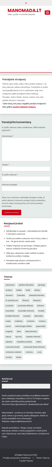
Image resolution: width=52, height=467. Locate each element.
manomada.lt (24, 10)
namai (8, 326)
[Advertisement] (26, 45)
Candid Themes (26, 460)
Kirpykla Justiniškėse (10, 428)
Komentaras (8, 136)
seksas (8, 337)
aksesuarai (10, 285)
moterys (42, 321)
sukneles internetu (33, 337)
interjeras (37, 300)
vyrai (39, 352)
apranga (41, 285)
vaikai (38, 342)
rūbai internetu (31, 331)
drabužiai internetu (36, 295)
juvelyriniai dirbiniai (25, 306)
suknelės (9, 342)
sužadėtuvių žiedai (24, 342)
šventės (9, 357)
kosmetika (10, 311)
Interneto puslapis (9, 184)
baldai (19, 290)
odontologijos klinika (23, 326)
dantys (37, 290)
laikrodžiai (39, 316)
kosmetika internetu (26, 311)
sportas (18, 337)
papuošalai (40, 326)
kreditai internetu (12, 316)
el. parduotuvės (12, 300)
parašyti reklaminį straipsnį (24, 107)
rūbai (19, 331)
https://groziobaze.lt (18, 404)
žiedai (18, 357)
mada (8, 321)
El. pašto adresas (10, 174)
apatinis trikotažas (26, 285)
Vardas (5, 164)
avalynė (9, 290)
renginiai (9, 331)
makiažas (19, 321)
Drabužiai (21, 295)
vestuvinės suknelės (13, 352)
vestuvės (29, 352)
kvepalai (26, 316)
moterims (31, 321)
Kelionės (40, 306)
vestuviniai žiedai (12, 347)
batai (28, 290)
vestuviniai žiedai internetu (34, 347)
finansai (25, 300)
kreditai (41, 311)
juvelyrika (9, 306)
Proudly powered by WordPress (17, 458)
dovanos (9, 295)
